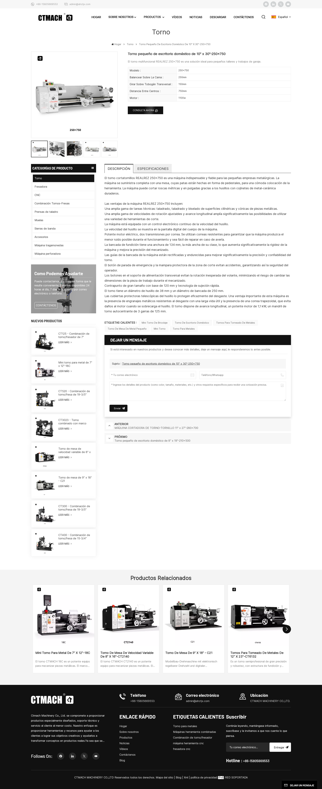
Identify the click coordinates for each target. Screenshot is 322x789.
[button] (287, 629)
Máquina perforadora (48, 253)
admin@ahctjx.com (79, 4)
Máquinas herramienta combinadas (194, 732)
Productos (153, 17)
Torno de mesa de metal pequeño (127, 328)
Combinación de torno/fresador (192, 737)
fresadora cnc (181, 749)
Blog (122, 760)
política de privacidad (204, 777)
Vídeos (177, 17)
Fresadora (41, 186)
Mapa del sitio (165, 777)
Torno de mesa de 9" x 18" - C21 (75, 479)
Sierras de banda (45, 228)
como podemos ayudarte (58, 273)
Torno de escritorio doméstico (192, 322)
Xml (186, 777)
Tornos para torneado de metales (235, 322)
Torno (130, 44)
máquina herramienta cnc (188, 743)
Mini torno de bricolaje (155, 322)
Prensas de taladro (46, 211)
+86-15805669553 (47, 4)
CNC (37, 195)
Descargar (218, 17)
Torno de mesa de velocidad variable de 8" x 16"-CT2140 (74, 450)
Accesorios (41, 237)
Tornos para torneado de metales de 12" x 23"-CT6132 (256, 654)
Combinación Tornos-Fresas (52, 203)
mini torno (160, 328)
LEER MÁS (64, 342)
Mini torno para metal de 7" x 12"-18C (75, 364)
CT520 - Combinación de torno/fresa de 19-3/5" (74, 392)
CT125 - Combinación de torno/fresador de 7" (73, 335)
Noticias (196, 17)
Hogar (96, 17)
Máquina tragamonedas (49, 245)
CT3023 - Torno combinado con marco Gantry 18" (72, 421)
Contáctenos (244, 17)
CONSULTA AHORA (144, 110)
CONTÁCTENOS (46, 305)
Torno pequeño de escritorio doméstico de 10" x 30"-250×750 (161, 363)
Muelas (39, 220)
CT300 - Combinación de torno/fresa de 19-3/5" (74, 507)
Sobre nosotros (121, 17)
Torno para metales (184, 328)
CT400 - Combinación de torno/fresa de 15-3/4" (74, 536)
